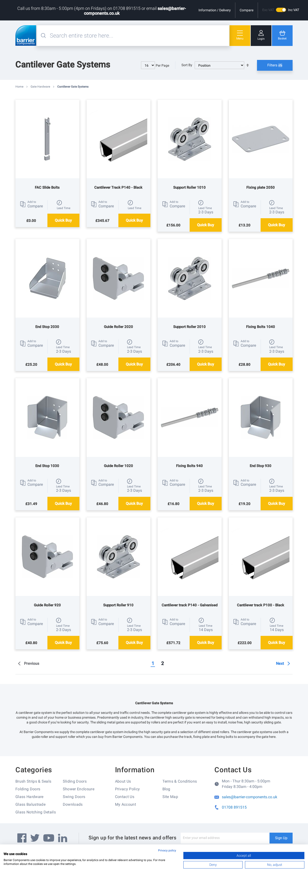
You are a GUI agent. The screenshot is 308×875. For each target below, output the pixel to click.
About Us (123, 781)
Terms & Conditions (179, 781)
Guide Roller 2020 (118, 327)
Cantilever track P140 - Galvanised (190, 605)
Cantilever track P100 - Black (260, 605)
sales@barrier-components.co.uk (249, 797)
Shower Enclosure (78, 789)
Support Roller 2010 (189, 327)
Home (19, 86)
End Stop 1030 (47, 466)
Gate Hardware (41, 86)
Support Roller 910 (118, 605)
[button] (31, 204)
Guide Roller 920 (47, 605)
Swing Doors (74, 796)
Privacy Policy (127, 789)
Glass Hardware (29, 796)
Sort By (186, 65)
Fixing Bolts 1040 (260, 327)
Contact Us (124, 796)
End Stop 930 (260, 466)
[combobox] (139, 35)
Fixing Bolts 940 (189, 466)
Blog (166, 789)
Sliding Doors (75, 781)
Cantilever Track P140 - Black (118, 187)
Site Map (170, 796)
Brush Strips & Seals (33, 781)
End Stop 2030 (47, 327)
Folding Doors (27, 789)
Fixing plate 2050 (260, 187)
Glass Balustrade (30, 804)
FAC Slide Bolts (47, 187)
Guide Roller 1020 (118, 466)
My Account (125, 804)
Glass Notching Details (35, 812)
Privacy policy (167, 850)
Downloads (73, 804)
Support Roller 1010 (189, 187)
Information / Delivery (215, 10)
